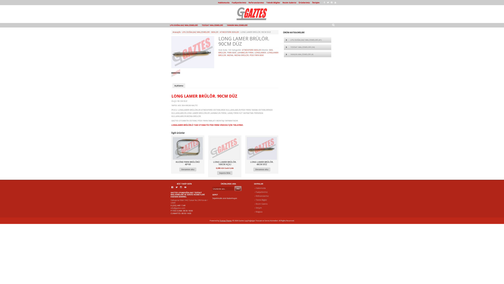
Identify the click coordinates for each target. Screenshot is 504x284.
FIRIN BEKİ (231, 52)
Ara (238, 188)
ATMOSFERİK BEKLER (229, 32)
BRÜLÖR (222, 52)
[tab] (178, 85)
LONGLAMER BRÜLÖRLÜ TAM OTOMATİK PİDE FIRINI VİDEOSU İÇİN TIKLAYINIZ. (207, 125)
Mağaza (259, 212)
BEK (271, 50)
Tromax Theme (226, 220)
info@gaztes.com (178, 208)
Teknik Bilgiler (273, 2)
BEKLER (214, 32)
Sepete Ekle (224, 173)
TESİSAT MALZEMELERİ (212, 25)
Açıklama (178, 85)
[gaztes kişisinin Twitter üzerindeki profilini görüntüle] (177, 187)
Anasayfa (176, 32)
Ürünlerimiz (304, 2)
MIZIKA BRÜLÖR (241, 55)
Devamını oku (187, 169)
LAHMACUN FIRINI (245, 52)
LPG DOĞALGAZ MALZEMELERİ (184, 25)
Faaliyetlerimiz (239, 2)
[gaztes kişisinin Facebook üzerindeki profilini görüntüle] (172, 187)
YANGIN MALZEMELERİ (237, 25)
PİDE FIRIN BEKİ (257, 55)
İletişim (315, 2)
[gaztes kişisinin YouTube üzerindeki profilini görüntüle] (185, 187)
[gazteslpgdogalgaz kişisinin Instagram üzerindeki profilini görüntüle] (181, 187)
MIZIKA (230, 55)
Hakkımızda (223, 2)
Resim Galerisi (289, 2)
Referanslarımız (256, 2)
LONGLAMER (260, 52)
